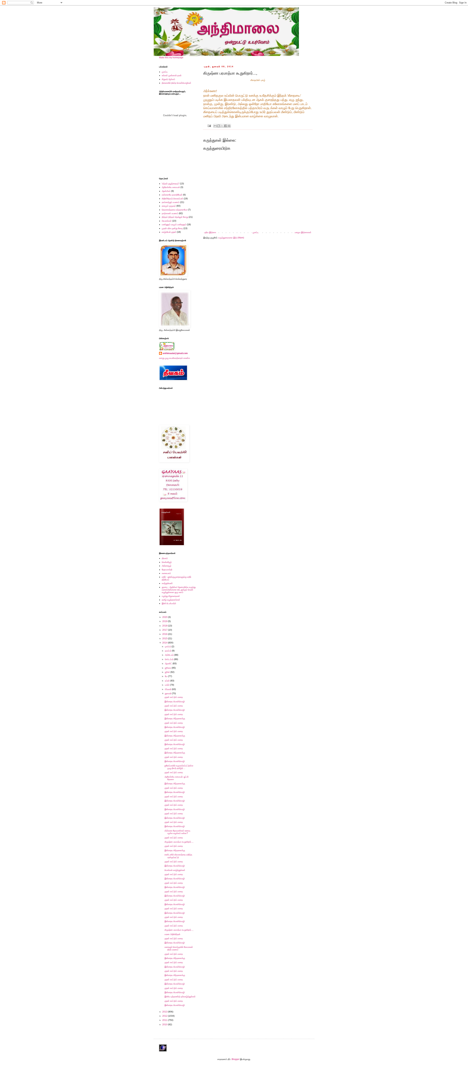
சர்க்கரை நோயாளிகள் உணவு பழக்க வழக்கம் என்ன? (177, 832)
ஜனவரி (168, 693)
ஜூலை (168, 668)
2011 (165, 1020)
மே (166, 676)
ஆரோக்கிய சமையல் (171, 187)
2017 (165, 630)
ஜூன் (167, 672)
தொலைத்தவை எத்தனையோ (174, 209)
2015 (165, 638)
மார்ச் (167, 685)
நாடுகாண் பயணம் (170, 213)
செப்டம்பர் (169, 659)
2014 (165, 642)
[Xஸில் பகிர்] (222, 126)
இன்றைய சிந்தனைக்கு (175, 718)
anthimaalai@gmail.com (175, 353)
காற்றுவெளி (167, 583)
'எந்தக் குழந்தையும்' (170, 183)
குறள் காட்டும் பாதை (174, 697)
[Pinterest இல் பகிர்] (229, 126)
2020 (165, 617)
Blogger (235, 1059)
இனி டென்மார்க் (169, 603)
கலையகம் (166, 573)
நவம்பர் (168, 650)
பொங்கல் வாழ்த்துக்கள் (175, 870)
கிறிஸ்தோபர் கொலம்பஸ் (172, 198)
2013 (165, 1011)
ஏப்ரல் (167, 680)
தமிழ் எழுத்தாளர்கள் (171, 599)
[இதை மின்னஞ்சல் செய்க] (215, 126)
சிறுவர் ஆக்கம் (168, 79)
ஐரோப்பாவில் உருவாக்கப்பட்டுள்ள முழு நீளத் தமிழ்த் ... (179, 766)
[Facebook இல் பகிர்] (225, 126)
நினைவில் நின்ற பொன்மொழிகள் (176, 83)
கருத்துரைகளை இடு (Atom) (231, 237)
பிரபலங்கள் (167, 221)
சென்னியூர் (167, 562)
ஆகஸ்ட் (169, 663)
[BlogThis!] (218, 126)
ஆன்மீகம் (166, 191)
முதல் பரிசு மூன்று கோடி (172, 228)
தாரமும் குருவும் (169, 206)
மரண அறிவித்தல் (172, 934)
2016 (165, 634)
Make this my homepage (171, 57)
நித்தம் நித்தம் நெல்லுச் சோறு (175, 217)
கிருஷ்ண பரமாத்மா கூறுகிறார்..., (179, 842)
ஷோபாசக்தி (167, 569)
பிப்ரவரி (168, 689)
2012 (165, 1016)
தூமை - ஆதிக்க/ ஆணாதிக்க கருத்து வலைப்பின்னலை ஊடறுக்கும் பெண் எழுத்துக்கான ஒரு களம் (179, 590)
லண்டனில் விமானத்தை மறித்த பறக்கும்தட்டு (178, 855)
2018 (165, 625)
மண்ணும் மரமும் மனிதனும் (174, 224)
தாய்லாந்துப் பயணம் (171, 202)
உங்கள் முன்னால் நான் (172, 75)
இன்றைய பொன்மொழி (175, 701)
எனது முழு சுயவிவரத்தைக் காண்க (174, 358)
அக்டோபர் (169, 655)
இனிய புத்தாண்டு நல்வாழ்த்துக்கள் (180, 996)
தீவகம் (165, 558)
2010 (165, 1024)
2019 (165, 621)
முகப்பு (255, 232)
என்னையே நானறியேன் (172, 194)
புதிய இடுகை (210, 232)
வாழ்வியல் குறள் (169, 232)
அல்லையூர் (166, 566)
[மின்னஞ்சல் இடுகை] (209, 125)
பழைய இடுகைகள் (303, 232)
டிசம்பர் (168, 646)
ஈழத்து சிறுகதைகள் (171, 596)
